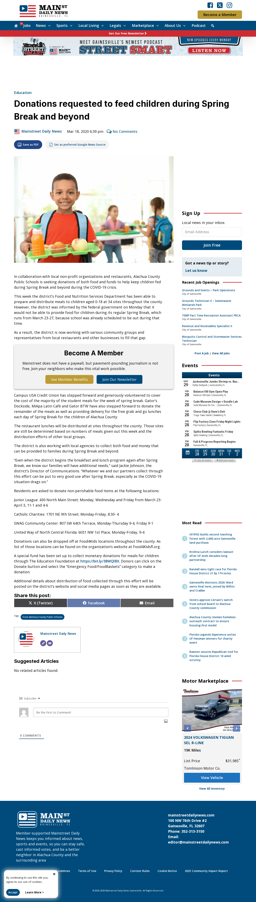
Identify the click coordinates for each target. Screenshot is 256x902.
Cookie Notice (167, 871)
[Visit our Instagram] (229, 5)
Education (23, 92)
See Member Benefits (69, 379)
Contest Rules (140, 871)
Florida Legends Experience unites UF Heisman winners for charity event (212, 639)
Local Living (88, 25)
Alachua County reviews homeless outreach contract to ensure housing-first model (212, 621)
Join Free (212, 245)
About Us (173, 25)
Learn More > (34, 892)
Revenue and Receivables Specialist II (207, 326)
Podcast (199, 25)
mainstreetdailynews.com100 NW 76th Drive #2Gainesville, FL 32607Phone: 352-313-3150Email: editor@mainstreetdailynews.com (198, 829)
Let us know (196, 270)
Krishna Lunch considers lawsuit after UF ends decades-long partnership (211, 556)
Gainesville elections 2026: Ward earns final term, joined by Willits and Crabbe (212, 587)
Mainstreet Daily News (41, 131)
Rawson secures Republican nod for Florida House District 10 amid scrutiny (213, 656)
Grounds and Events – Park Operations (208, 290)
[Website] (43, 643)
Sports (62, 25)
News (41, 25)
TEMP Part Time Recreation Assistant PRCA (211, 315)
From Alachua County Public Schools (42, 616)
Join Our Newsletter (119, 379)
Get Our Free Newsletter (126, 33)
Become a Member (219, 14)
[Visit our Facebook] (210, 5)
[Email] (50, 643)
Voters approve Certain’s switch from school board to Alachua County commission (211, 604)
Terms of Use (87, 871)
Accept (13, 892)
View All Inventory (212, 788)
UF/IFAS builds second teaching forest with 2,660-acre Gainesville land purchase (212, 538)
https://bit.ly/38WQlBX (99, 561)
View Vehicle (208, 777)
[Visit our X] (220, 5)
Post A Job (202, 353)
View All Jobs (221, 353)
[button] (187, 728)
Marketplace (143, 25)
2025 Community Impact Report (206, 871)
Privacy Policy (113, 871)
